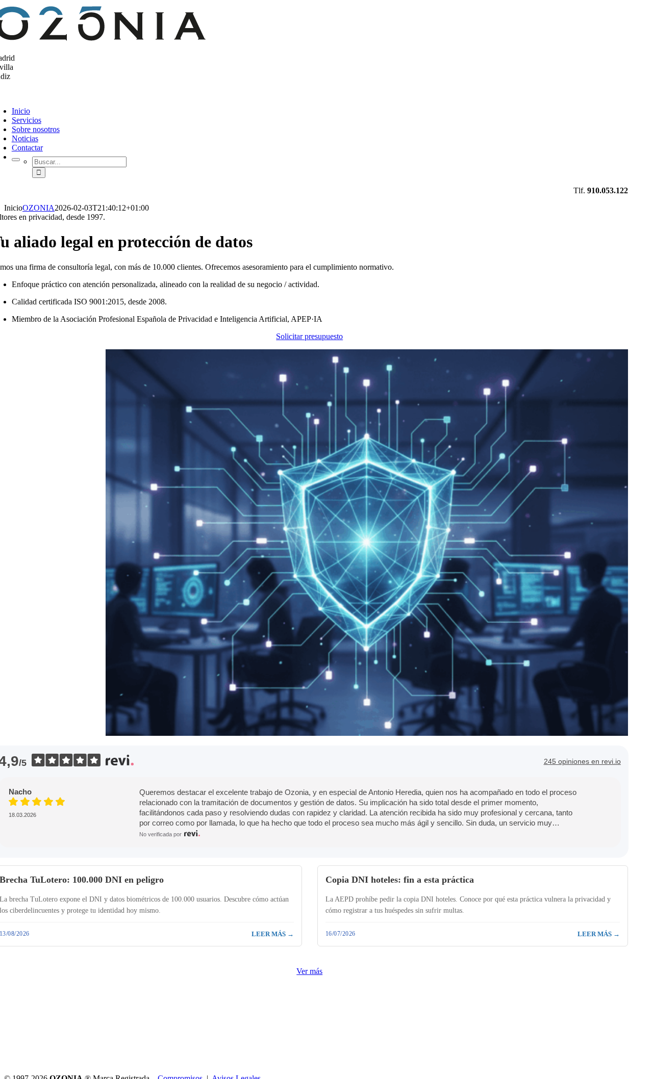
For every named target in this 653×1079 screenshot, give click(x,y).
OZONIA (38, 207)
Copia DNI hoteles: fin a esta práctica (399, 880)
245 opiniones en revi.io (582, 761)
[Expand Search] (16, 159)
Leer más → (273, 934)
